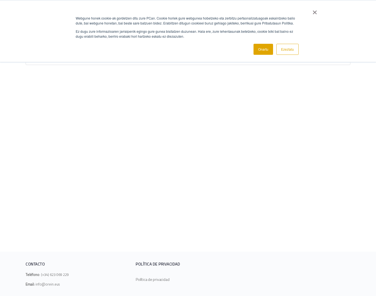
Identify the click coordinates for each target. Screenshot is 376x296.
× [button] (315, 10)
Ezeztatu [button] (287, 49)
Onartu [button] (263, 49)
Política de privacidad (152, 279)
